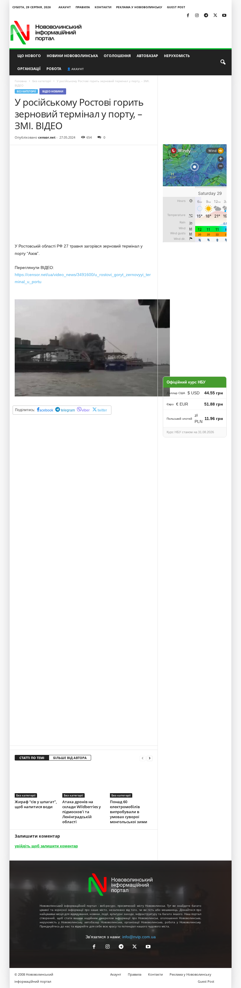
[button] (222, 62)
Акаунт (64, 7)
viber (86, 410)
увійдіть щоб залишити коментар (46, 846)
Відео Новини (52, 91)
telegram (67, 410)
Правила (83, 7)
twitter (102, 410)
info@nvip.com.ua (139, 936)
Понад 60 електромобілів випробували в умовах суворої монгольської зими (128, 811)
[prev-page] (142, 758)
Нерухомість (177, 55)
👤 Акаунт (75, 69)
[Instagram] (196, 15)
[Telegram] (206, 15)
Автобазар (147, 55)
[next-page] (150, 758)
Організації (29, 68)
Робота (53, 68)
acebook (46, 410)
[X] (215, 15)
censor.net (47, 137)
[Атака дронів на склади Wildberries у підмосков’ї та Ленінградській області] (83, 782)
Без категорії (41, 81)
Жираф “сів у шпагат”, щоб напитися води (36, 804)
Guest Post (176, 7)
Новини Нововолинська (72, 55)
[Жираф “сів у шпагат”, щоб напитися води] (36, 782)
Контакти (103, 7)
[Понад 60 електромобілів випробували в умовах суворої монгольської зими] (131, 782)
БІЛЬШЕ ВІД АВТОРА (70, 757)
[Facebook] (187, 15)
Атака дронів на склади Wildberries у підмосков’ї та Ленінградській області (81, 811)
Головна (21, 81)
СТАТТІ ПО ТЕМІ (31, 757)
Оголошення (117, 55)
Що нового (29, 55)
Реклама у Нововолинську (139, 7)
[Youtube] (224, 15)
